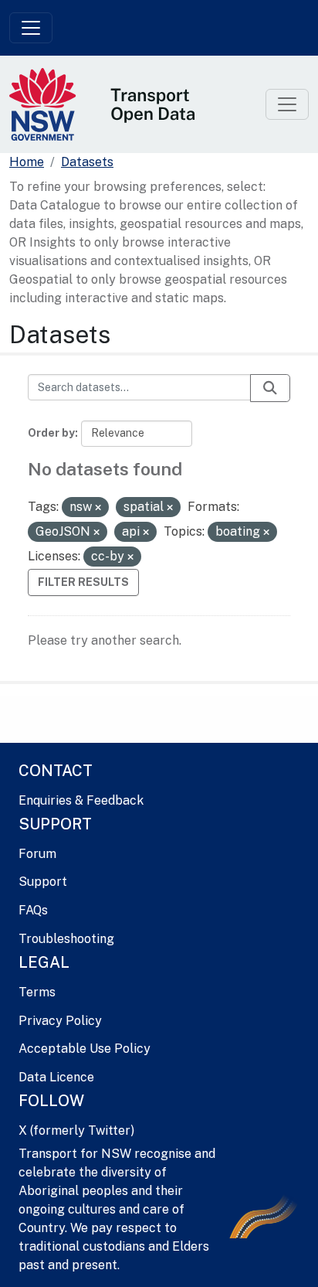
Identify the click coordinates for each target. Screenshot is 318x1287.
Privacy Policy (60, 1020)
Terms (37, 992)
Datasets (87, 162)
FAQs (33, 910)
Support (43, 881)
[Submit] (270, 388)
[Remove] (98, 507)
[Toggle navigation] (30, 27)
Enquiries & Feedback (81, 800)
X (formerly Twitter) (76, 1130)
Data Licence (56, 1077)
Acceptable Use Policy (85, 1048)
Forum (37, 853)
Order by (51, 433)
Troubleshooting (66, 938)
